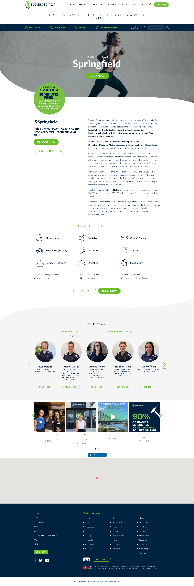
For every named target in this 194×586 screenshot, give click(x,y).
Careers (123, 5)
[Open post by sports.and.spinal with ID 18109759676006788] (113, 417)
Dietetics (120, 145)
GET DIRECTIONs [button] (51, 150)
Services (83, 5)
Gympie (115, 518)
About (111, 5)
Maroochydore (118, 535)
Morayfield (116, 540)
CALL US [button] (84, 290)
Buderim (88, 531)
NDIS (36, 544)
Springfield (143, 540)
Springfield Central (96, 130)
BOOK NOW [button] (97, 75)
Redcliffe (142, 527)
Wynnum (142, 553)
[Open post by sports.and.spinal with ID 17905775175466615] (49, 417)
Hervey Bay (117, 522)
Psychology (139, 145)
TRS (142, 5)
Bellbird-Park (109, 133)
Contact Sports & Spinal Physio (45, 535)
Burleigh (88, 535)
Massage (103, 145)
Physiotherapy (124, 141)
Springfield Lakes (114, 130)
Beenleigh (89, 522)
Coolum (88, 549)
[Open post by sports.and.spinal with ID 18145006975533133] (81, 417)
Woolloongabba (145, 549)
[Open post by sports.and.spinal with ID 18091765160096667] (144, 417)
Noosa (141, 518)
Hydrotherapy (152, 145)
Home (73, 5)
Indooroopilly (117, 527)
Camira (99, 133)
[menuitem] (73, 4)
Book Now (161, 4)
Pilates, (112, 145)
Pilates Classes (39, 522)
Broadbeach (90, 527)
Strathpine (143, 544)
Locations (98, 5)
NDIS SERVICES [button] (101, 559)
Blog (134, 5)
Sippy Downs (144, 535)
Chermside (89, 544)
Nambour (116, 549)
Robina (142, 531)
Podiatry (129, 145)
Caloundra (89, 540)
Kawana (115, 531)
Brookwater (128, 130)
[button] (97, 479)
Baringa (88, 518)
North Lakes (144, 522)
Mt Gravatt (116, 544)
